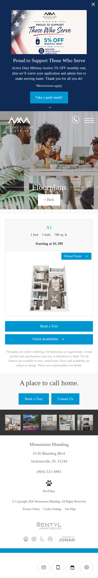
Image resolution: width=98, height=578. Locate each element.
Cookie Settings (52, 509)
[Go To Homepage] (19, 124)
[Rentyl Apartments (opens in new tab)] (49, 528)
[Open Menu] (89, 120)
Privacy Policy (31, 509)
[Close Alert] (93, 5)
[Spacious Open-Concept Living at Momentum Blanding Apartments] (13, 422)
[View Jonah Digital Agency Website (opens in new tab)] (67, 540)
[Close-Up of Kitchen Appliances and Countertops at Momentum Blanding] (85, 422)
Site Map (70, 509)
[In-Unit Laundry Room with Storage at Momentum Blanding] (67, 422)
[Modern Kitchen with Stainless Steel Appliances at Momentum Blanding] (49, 422)
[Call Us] (75, 120)
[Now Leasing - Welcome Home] (31, 422)
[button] (47, 107)
